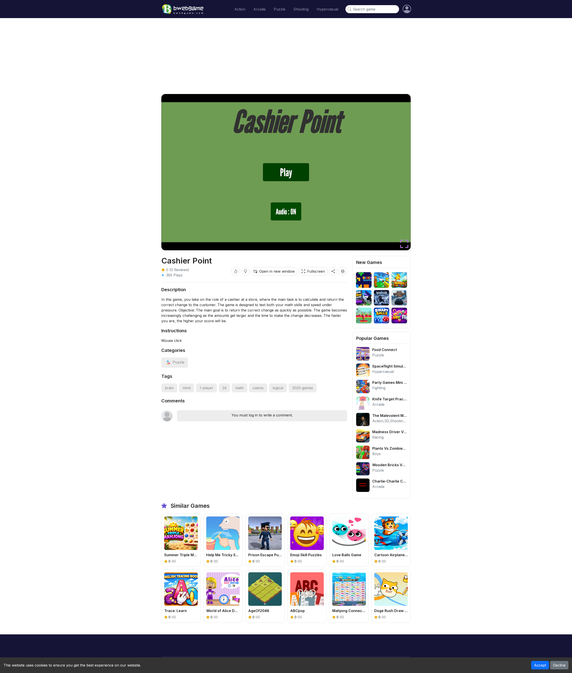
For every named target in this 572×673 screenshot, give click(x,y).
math (239, 388)
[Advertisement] (286, 56)
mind (187, 388)
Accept (540, 665)
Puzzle (279, 9)
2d (224, 388)
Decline (559, 665)
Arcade (259, 9)
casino (258, 388)
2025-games (302, 388)
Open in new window (277, 271)
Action (239, 9)
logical (278, 388)
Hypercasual (327, 9)
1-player (206, 388)
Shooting (301, 9)
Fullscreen (316, 271)
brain (169, 388)
